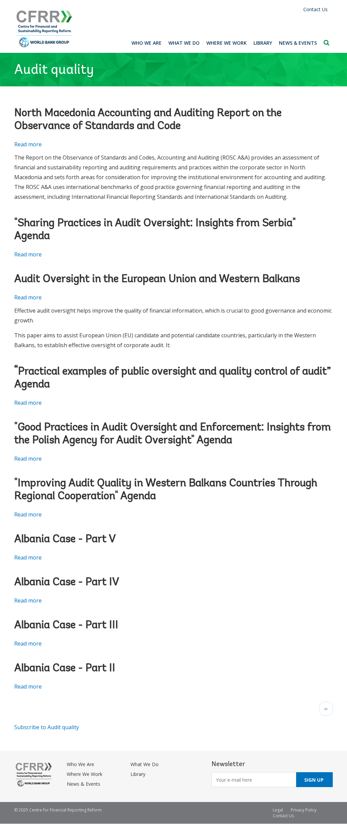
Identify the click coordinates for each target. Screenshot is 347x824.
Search (326, 43)
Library (262, 43)
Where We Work (226, 43)
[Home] (44, 29)
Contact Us (315, 9)
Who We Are (146, 43)
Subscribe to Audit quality (46, 727)
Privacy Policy (304, 810)
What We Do (184, 43)
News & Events (298, 43)
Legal (278, 810)
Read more (28, 144)
